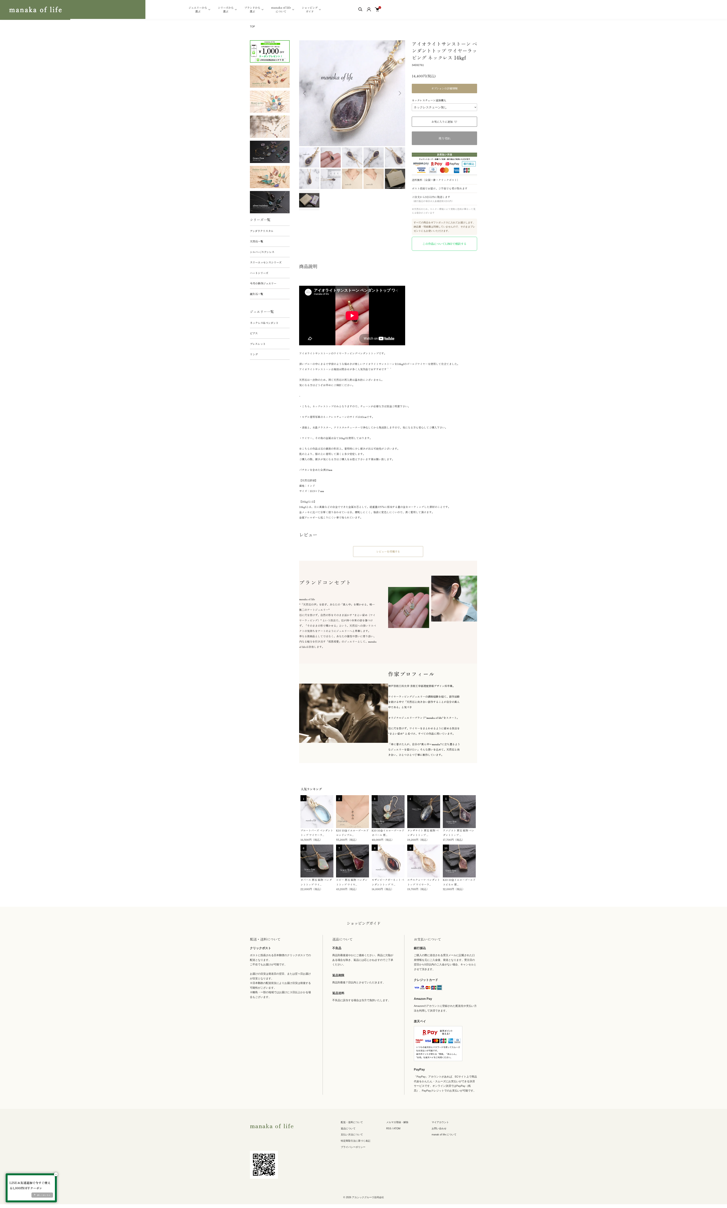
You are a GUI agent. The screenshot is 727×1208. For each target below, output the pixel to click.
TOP (252, 26)
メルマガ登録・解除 (397, 1122)
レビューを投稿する (388, 551)
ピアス (254, 333)
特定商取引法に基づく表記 (355, 1140)
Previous (305, 93)
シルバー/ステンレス (262, 252)
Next (399, 93)
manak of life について (444, 1134)
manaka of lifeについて (281, 9)
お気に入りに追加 (442, 121)
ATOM (396, 1128)
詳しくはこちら (43, 1195)
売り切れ (444, 138)
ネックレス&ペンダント (264, 323)
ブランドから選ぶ (252, 9)
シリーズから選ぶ (226, 9)
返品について (348, 1128)
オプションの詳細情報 (444, 88)
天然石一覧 (256, 241)
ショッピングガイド (310, 9)
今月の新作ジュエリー (263, 283)
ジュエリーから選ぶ (198, 9)
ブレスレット (258, 344)
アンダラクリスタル (261, 231)
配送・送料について (352, 1122)
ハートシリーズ (259, 273)
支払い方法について (352, 1134)
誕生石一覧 (256, 294)
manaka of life (272, 1125)
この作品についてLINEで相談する (444, 244)
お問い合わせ (439, 1128)
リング (254, 354)
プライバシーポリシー (353, 1147)
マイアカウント (440, 1122)
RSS (388, 1128)
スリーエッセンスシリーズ (266, 262)
